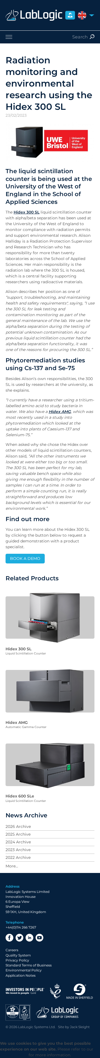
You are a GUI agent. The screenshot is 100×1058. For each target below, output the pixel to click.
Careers (12, 950)
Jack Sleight (80, 1027)
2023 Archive (18, 849)
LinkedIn (29, 938)
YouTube (39, 938)
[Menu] (50, 37)
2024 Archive (18, 841)
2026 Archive (18, 826)
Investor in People (25, 991)
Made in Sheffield (79, 991)
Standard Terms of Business (29, 965)
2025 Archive (18, 834)
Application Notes (21, 975)
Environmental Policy (24, 970)
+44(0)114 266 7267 (21, 927)
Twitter (19, 938)
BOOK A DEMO (25, 558)
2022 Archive (18, 857)
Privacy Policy (17, 960)
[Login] (70, 15)
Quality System (18, 955)
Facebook (9, 938)
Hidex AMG (60, 411)
